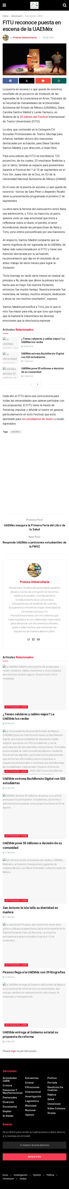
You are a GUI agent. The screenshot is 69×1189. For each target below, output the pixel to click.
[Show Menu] (4, 5)
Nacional (30, 1110)
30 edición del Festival (34, 117)
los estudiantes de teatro (38, 419)
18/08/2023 (48, 37)
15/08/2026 (9, 917)
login (13, 1051)
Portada (52, 1082)
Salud (50, 1099)
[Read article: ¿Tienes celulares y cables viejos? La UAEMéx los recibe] (11, 342)
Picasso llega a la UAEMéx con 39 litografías (34, 972)
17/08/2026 (28, 361)
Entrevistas (32, 1078)
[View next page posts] (37, 384)
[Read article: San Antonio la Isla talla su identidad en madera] (34, 881)
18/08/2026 (28, 346)
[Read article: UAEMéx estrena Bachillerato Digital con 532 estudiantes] (11, 357)
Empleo (7, 1111)
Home (5, 16)
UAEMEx (15, 432)
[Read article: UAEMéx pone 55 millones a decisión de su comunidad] (11, 372)
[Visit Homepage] (34, 5)
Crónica (7, 1085)
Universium (16, 16)
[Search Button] (64, 5)
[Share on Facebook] (10, 81)
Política (52, 1078)
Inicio (5, 1175)
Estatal (29, 1082)
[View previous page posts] (31, 384)
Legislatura (32, 1101)
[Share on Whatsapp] (59, 81)
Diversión (8, 1102)
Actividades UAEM (34, 16)
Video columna (56, 1108)
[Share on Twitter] (26, 81)
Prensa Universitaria (25, 37)
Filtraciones (32, 1087)
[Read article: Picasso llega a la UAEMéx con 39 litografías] (34, 945)
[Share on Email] (43, 81)
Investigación (33, 1096)
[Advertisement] (34, 474)
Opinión (29, 1114)
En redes (8, 1115)
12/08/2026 (9, 1042)
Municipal (30, 1105)
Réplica (51, 1094)
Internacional (33, 1091)
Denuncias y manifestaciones (13, 1091)
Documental (10, 1106)
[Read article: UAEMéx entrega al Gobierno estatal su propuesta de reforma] (34, 1005)
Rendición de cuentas (55, 1089)
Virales (51, 1113)
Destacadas (10, 1097)
